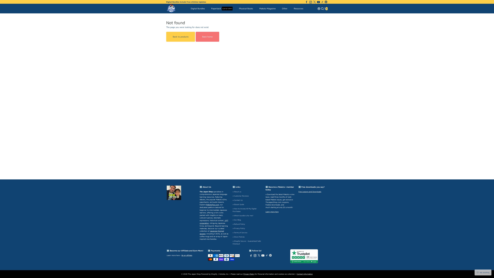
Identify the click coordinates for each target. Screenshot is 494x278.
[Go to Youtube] (318, 2)
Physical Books (246, 8)
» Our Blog (237, 220)
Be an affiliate (187, 255)
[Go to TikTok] (322, 2)
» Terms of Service (240, 233)
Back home (207, 37)
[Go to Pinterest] (326, 2)
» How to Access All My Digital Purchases (244, 210)
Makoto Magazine (267, 8)
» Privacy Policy (239, 228)
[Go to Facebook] (306, 2)
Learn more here (272, 212)
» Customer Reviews (241, 196)
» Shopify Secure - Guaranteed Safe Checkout (247, 242)
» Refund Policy (239, 224)
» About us (237, 192)
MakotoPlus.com (212, 205)
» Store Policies (239, 237)
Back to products (180, 37)
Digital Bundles (198, 8)
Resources (298, 8)
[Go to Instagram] (310, 2)
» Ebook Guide (238, 204)
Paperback (221, 8)
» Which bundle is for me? (243, 216)
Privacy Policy (248, 274)
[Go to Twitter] (314, 2)
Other (284, 8)
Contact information (305, 274)
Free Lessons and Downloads (309, 192)
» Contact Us (238, 200)
